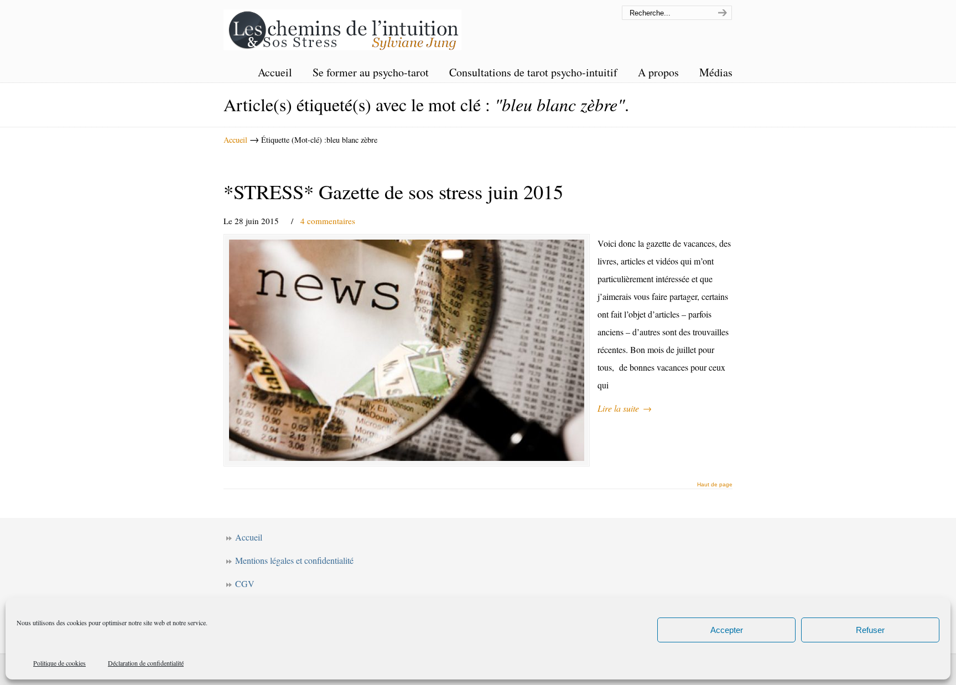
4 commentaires (327, 220)
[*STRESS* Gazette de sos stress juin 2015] (406, 350)
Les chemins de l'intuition (342, 26)
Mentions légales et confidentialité (294, 560)
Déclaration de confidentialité (146, 662)
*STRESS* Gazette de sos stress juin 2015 (393, 191)
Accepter (726, 630)
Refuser (870, 630)
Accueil (235, 139)
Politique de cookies (59, 662)
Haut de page (714, 484)
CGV (244, 583)
